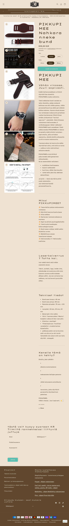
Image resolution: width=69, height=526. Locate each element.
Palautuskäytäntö (44, 520)
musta (51, 56)
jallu (60, 57)
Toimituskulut (51, 48)
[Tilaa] (32, 506)
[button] (3, 4)
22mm (59, 63)
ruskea (43, 57)
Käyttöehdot (18, 522)
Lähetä (13, 460)
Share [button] (42, 408)
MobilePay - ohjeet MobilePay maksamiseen (50, 492)
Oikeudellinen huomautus (40, 522)
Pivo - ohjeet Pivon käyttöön (44, 495)
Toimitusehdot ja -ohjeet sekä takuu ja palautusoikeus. (16, 486)
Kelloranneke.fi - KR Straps (19, 520)
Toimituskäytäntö (27, 522)
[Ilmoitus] (66, 11)
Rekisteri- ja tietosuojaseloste (13, 481)
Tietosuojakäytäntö (56, 520)
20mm (51, 63)
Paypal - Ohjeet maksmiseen (44, 482)
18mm (43, 63)
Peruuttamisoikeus (10, 477)
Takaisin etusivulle (10, 474)
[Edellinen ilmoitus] (3, 11)
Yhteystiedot (8, 491)
